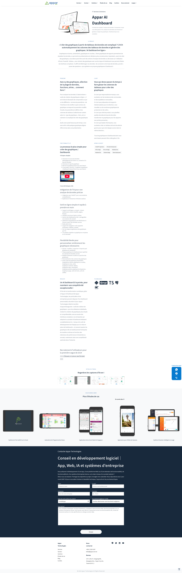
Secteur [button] (86, 3)
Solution (60, 554)
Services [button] (78, 3)
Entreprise (60, 491)
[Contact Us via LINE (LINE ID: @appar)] (176, 373)
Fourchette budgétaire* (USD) (100, 499)
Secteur (60, 551)
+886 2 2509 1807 (90, 549)
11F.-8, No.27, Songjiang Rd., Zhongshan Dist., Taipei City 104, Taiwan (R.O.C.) (95, 561)
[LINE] (112, 543)
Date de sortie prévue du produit (67, 499)
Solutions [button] (94, 3)
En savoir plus (119, 399)
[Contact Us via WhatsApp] (176, 369)
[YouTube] (123, 543)
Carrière (60, 561)
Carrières (116, 3)
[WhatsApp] (116, 543)
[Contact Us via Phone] (176, 378)
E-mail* (94, 483)
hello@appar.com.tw (91, 551)
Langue (134, 3)
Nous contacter (125, 3)
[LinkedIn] (119, 543)
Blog (110, 3)
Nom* (59, 483)
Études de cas (103, 3)
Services (60, 549)
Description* (61, 506)
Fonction (94, 491)
